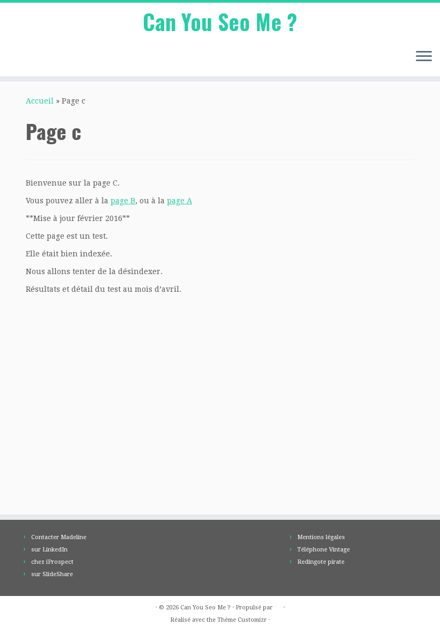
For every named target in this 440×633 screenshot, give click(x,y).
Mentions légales (321, 537)
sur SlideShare (52, 574)
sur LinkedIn (49, 549)
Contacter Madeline (58, 537)
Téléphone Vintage (323, 549)
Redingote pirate (320, 561)
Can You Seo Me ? (220, 21)
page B (123, 200)
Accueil (40, 101)
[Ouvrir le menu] (424, 57)
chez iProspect (52, 561)
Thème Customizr (242, 619)
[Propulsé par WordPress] (278, 605)
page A (179, 200)
